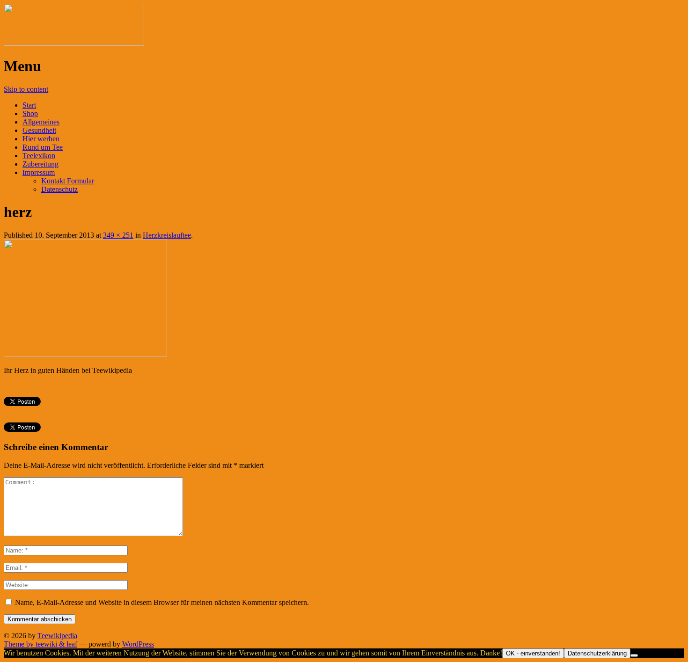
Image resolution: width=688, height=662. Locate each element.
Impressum (38, 172)
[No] (634, 655)
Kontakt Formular (67, 181)
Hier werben (40, 139)
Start (29, 105)
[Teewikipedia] (74, 43)
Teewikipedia (57, 636)
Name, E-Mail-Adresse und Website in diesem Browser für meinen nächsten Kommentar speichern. (162, 602)
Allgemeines (40, 122)
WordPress (138, 644)
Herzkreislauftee (167, 235)
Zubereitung (40, 164)
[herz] (85, 354)
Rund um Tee (42, 147)
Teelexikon (38, 156)
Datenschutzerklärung (597, 653)
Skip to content (26, 89)
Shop (30, 113)
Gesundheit (39, 130)
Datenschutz (59, 189)
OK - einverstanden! (533, 653)
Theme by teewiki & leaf (40, 644)
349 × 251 (118, 235)
